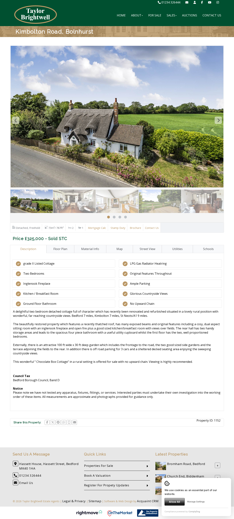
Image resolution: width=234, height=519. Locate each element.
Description (28, 249)
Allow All (174, 501)
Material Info (90, 249)
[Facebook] (202, 2)
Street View (147, 249)
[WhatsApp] (63, 422)
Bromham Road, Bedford (186, 464)
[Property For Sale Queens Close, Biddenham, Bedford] (160, 491)
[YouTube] (209, 2)
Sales (171, 15)
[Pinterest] (58, 422)
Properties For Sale (98, 466)
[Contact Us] (194, 2)
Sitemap (95, 501)
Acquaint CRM (147, 501)
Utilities (177, 249)
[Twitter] (52, 422)
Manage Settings (196, 501)
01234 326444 (170, 2)
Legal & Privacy (74, 501)
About (136, 15)
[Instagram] (217, 2)
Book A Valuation (97, 475)
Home (121, 15)
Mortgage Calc (97, 228)
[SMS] (69, 422)
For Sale (154, 15)
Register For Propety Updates (106, 485)
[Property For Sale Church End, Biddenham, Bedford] (160, 478)
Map (119, 249)
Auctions (189, 15)
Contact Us (212, 15)
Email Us (26, 483)
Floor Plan (60, 249)
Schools (208, 249)
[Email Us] (186, 2)
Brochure (135, 228)
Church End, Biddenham (185, 476)
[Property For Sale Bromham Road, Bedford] (160, 466)
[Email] (74, 422)
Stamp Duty (118, 228)
